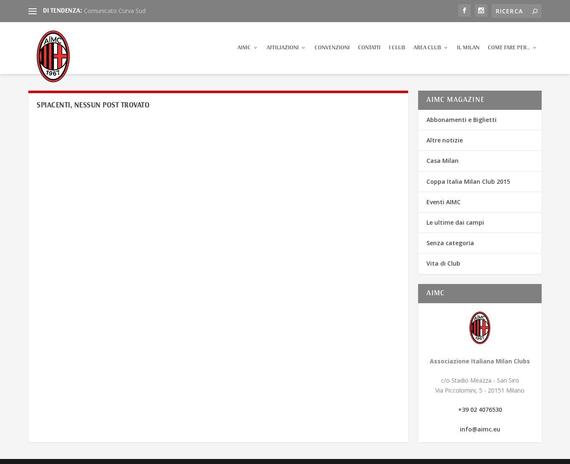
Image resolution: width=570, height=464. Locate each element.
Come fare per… (509, 48)
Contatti (369, 48)
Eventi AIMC (443, 202)
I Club (397, 48)
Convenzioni (332, 48)
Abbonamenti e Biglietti (461, 120)
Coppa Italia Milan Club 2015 (468, 181)
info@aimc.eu (480, 429)
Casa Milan (442, 161)
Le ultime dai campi (455, 222)
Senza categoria (450, 243)
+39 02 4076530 (480, 409)
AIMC (244, 48)
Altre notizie (444, 140)
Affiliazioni (283, 48)
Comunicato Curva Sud (115, 11)
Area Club (427, 48)
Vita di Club (443, 263)
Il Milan (468, 48)
